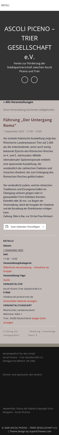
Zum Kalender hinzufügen (25, 226)
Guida (6, 279)
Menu (5, 5)
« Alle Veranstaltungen (18, 102)
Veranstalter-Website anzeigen (20, 301)
